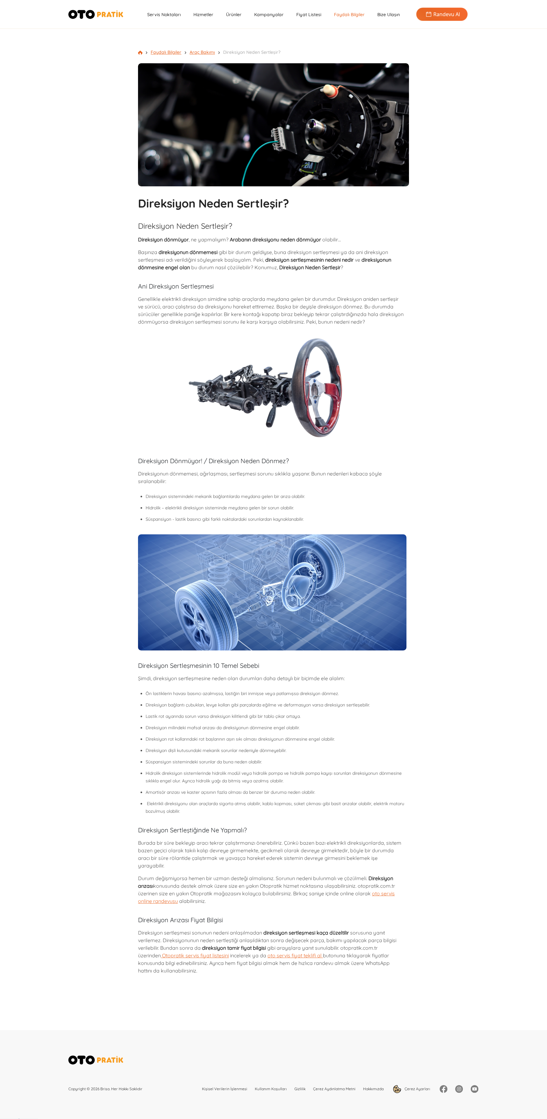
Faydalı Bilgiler (349, 14)
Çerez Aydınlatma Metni (334, 1088)
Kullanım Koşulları (271, 1088)
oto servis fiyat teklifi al (295, 955)
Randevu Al (446, 14)
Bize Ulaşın (388, 14)
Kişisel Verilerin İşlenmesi (224, 1088)
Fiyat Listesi (308, 14)
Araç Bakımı (202, 52)
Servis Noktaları (164, 14)
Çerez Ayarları (417, 1088)
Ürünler (234, 14)
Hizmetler (203, 14)
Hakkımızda (373, 1088)
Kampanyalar (269, 14)
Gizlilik (299, 1088)
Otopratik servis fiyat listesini (195, 955)
